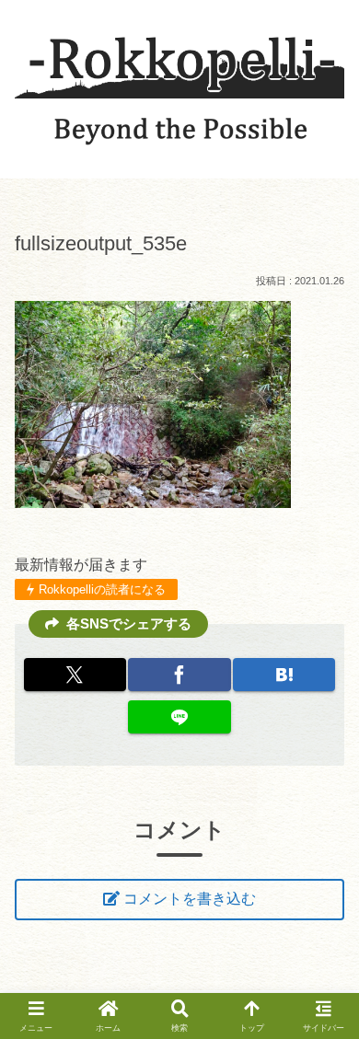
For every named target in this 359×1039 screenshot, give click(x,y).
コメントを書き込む (189, 898)
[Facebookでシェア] (179, 674)
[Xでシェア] (75, 674)
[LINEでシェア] (179, 716)
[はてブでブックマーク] (284, 674)
